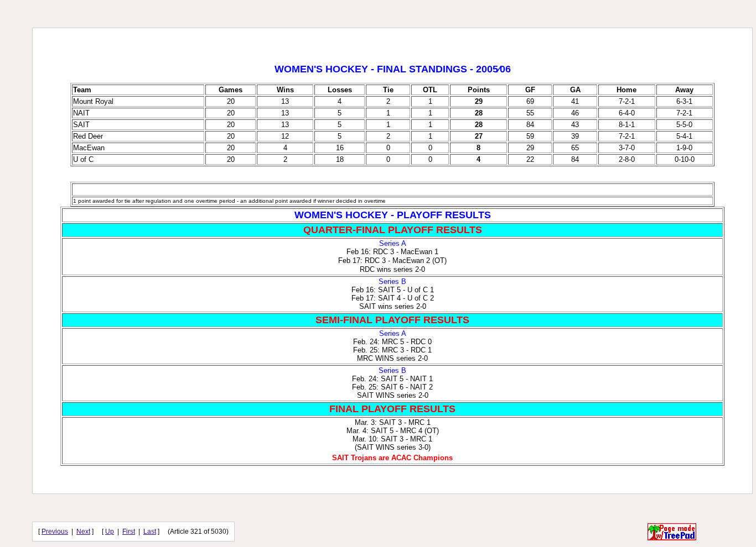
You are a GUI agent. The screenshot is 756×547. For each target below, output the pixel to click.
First (128, 531)
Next (83, 531)
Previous (55, 531)
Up (109, 531)
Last (149, 531)
